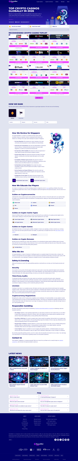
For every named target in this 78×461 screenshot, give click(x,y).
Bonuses (62, 1)
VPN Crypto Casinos (52, 425)
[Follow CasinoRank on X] (60, 440)
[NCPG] (39, 450)
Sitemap (64, 459)
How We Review (25, 423)
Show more (38, 97)
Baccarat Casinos (37, 419)
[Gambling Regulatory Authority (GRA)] (23, 450)
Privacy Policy (25, 428)
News (68, 1)
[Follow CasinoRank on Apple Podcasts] (68, 440)
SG (9, 439)
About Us (25, 419)
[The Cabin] (53, 450)
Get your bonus (18, 46)
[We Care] (46, 450)
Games (57, 1)
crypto (47, 188)
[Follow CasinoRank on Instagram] (58, 440)
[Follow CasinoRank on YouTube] (63, 440)
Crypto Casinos (40, 1)
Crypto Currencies (49, 1)
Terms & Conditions (46, 459)
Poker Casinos (37, 425)
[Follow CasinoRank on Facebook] (55, 440)
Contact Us (25, 421)
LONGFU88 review (18, 47)
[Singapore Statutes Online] (32, 450)
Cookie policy (56, 459)
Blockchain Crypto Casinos (51, 419)
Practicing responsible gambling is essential (44, 308)
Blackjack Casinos (37, 421)
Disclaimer (37, 459)
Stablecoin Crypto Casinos (51, 423)
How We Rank (25, 425)
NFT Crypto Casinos (52, 421)
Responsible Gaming (27, 459)
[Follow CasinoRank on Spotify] (66, 440)
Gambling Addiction (15, 459)
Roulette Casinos (37, 423)
